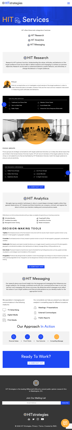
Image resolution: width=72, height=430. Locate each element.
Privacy (34, 426)
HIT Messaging (37, 45)
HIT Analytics (37, 40)
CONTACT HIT (37, 187)
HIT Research (37, 35)
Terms (41, 426)
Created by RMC (50, 426)
